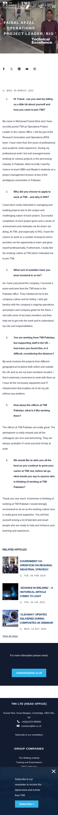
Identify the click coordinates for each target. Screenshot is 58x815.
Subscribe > (26, 804)
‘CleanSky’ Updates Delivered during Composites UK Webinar (36, 618)
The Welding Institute (29, 758)
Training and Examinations (29, 762)
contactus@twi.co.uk (29, 672)
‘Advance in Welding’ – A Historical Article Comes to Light (36, 592)
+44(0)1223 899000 (31, 721)
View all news (10, 636)
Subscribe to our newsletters (29, 735)
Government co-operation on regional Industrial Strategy (36, 565)
